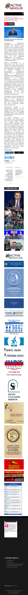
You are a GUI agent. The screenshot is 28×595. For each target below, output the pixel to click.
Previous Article (10, 167)
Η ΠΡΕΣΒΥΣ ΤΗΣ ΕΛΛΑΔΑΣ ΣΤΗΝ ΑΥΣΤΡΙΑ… (12, 486)
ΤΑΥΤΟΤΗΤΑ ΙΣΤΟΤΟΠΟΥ (12, 567)
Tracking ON (17, 514)
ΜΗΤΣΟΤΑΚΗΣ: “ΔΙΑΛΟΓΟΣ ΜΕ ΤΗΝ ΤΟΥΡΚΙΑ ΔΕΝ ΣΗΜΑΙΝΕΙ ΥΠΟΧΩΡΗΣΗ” (13, 208)
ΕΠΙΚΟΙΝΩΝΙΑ (10, 560)
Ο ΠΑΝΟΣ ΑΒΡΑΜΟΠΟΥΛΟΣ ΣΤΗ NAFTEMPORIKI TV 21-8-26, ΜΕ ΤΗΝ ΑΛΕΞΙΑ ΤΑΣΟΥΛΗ (13, 227)
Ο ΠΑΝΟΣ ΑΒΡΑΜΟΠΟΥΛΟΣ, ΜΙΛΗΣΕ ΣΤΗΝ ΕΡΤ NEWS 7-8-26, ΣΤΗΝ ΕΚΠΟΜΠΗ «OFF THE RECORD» (13, 237)
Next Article (17, 167)
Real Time (12, 514)
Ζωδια (16, 537)
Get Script (9, 514)
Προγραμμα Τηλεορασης (7, 585)
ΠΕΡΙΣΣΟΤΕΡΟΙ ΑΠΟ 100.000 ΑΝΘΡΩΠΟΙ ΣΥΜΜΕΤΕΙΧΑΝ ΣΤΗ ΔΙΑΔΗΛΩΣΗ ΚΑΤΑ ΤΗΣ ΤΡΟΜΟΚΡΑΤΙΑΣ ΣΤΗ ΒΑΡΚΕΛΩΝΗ (9, 175)
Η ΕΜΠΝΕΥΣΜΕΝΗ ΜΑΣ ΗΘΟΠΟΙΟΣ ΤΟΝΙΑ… (12, 503)
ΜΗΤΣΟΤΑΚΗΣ (9, 162)
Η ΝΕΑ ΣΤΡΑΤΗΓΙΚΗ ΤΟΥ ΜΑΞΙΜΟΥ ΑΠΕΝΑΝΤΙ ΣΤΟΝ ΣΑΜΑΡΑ (13, 218)
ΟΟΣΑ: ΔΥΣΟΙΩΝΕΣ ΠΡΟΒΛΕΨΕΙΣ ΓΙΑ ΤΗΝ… (12, 497)
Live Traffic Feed (13, 484)
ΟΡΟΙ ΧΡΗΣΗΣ (10, 562)
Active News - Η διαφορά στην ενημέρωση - (13, 490)
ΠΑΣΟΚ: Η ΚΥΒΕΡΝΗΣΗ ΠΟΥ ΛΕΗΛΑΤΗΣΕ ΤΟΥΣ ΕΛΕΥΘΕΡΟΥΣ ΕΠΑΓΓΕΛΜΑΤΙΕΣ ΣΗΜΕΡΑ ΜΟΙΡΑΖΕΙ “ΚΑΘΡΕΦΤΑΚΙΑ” (14, 247)
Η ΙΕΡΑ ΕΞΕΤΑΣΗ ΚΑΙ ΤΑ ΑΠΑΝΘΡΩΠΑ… (12, 494)
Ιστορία (13, 160)
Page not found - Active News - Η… (13, 492)
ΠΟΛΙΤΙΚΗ (11, 24)
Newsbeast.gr (8, 150)
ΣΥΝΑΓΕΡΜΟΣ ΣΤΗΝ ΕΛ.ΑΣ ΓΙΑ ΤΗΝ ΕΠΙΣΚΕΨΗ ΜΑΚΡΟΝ (19, 172)
